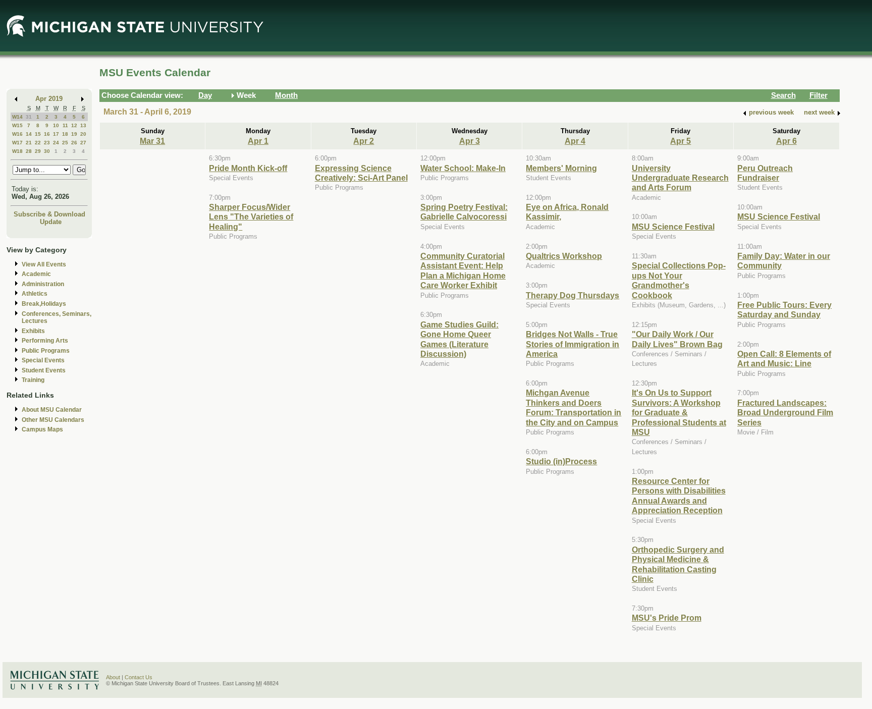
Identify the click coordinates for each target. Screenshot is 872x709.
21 (29, 142)
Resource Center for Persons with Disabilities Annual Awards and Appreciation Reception (679, 495)
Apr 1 (258, 140)
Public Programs (46, 350)
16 (47, 134)
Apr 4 (575, 140)
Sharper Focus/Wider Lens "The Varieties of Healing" (251, 216)
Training (33, 380)
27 (83, 142)
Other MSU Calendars (53, 419)
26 (74, 142)
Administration (43, 284)
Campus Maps (42, 429)
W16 (17, 134)
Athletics (34, 293)
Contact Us (138, 677)
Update (51, 222)
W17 (17, 142)
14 (29, 134)
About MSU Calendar (52, 409)
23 (47, 142)
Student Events (44, 370)
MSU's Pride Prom (666, 617)
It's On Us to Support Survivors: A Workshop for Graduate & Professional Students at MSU (679, 412)
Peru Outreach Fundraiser (765, 172)
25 (65, 142)
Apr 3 (469, 140)
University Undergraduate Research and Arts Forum (680, 177)
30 (47, 151)
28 (29, 151)
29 (38, 151)
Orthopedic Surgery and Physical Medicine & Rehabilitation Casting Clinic (678, 564)
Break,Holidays (44, 303)
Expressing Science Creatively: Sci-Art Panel (361, 172)
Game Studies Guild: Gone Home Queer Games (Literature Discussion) (459, 339)
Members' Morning (561, 168)
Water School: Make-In (463, 168)
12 (74, 125)
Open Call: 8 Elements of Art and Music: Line (784, 358)
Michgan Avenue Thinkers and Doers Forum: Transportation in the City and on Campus (573, 407)
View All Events (44, 264)
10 (56, 125)
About (113, 677)
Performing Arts (45, 340)
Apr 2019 (49, 98)
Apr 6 (786, 140)
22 (38, 142)
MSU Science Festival (673, 226)
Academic (36, 274)
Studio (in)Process (561, 461)
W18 (17, 151)
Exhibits (33, 331)
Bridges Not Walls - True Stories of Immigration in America (572, 344)
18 (65, 134)
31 (29, 117)
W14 (17, 117)
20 (83, 134)
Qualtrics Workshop (564, 255)
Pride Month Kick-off (248, 168)
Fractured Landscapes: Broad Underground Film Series (785, 412)
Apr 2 (363, 140)
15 (38, 134)
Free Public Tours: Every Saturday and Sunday (784, 309)
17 (56, 134)
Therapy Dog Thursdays (572, 295)
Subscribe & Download (49, 214)
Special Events (43, 360)
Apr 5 (680, 140)
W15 (17, 125)
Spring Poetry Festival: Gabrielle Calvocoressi (464, 211)
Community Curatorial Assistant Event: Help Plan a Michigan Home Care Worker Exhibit (463, 270)
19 (74, 134)
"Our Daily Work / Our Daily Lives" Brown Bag (677, 339)
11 (65, 125)
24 (56, 142)
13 (83, 125)
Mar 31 (152, 140)
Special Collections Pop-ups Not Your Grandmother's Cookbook (679, 280)
